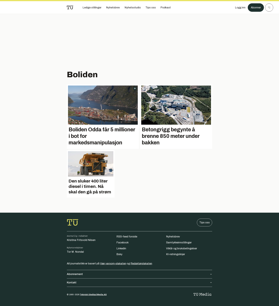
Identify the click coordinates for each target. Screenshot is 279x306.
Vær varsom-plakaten (113, 263)
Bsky (119, 254)
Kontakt (71, 282)
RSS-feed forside (126, 236)
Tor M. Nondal (75, 251)
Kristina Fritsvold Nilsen (81, 240)
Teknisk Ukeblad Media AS (93, 295)
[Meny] (269, 7)
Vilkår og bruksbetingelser (181, 248)
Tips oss (204, 222)
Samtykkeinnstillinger (179, 242)
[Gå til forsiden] (70, 7)
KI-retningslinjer (175, 254)
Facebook (122, 242)
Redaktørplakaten (141, 263)
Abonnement (75, 274)
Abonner (256, 7)
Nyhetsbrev (173, 236)
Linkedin (121, 248)
